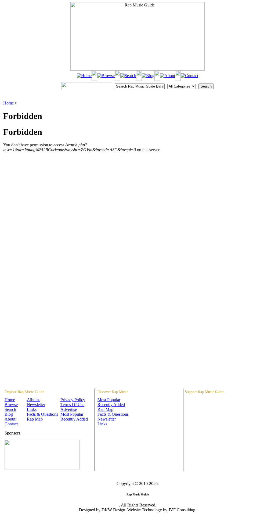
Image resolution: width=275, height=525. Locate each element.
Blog (9, 414)
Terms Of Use (72, 404)
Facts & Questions (42, 414)
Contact (11, 424)
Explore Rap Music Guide (24, 392)
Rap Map (35, 419)
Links (32, 409)
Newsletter (36, 404)
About (10, 419)
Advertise (68, 409)
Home (8, 103)
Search (10, 409)
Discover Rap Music (112, 392)
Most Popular (71, 414)
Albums (33, 399)
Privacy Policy (72, 399)
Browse (11, 404)
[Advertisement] (244, 127)
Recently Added (74, 419)
